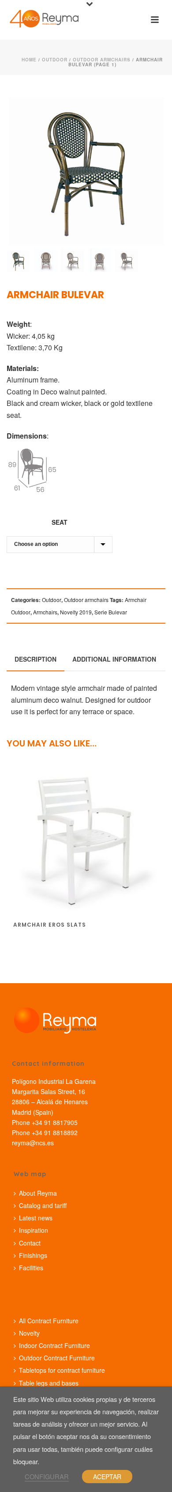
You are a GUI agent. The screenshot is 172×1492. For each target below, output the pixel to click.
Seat (59, 522)
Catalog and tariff (43, 1205)
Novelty (29, 1333)
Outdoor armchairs (102, 60)
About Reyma (38, 1193)
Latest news (35, 1217)
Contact (30, 1242)
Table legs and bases (49, 1382)
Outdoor (54, 60)
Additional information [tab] (114, 659)
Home (29, 60)
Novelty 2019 (76, 612)
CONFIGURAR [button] (47, 1476)
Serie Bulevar (110, 612)
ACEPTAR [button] (107, 1476)
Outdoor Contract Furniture (57, 1357)
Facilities (31, 1267)
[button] (147, 105)
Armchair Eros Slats (49, 924)
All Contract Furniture (49, 1320)
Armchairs (45, 612)
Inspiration (33, 1230)
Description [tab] (35, 659)
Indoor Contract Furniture (54, 1345)
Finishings (33, 1255)
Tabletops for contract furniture (62, 1370)
